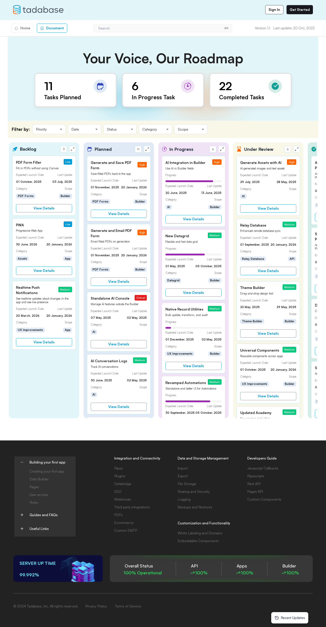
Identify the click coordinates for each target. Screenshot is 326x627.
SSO (118, 491)
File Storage (187, 484)
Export (183, 476)
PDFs (118, 515)
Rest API (253, 484)
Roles (33, 502)
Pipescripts (255, 476)
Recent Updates (293, 618)
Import (183, 468)
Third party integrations (132, 507)
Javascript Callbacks (262, 468)
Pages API (255, 491)
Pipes (118, 468)
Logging (184, 499)
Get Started (300, 9)
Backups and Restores (195, 507)
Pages (34, 487)
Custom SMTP (125, 530)
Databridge (122, 484)
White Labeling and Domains (200, 533)
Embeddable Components (198, 541)
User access (38, 494)
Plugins (119, 476)
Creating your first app (46, 471)
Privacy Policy (96, 606)
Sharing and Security (194, 491)
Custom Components (264, 499)
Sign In (274, 9)
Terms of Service (128, 606)
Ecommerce (124, 522)
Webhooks (122, 499)
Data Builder (39, 479)
